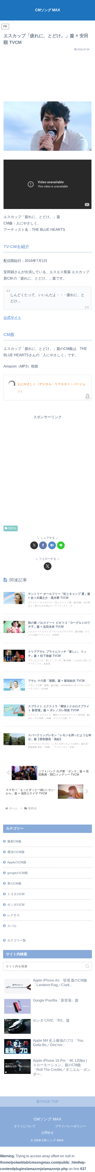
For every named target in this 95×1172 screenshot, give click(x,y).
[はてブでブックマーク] (52, 545)
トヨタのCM (16, 894)
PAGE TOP (49, 1101)
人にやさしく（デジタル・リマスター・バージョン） (51, 387)
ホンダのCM (16, 904)
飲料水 (12, 528)
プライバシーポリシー (70, 1126)
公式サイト (12, 317)
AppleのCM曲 (16, 862)
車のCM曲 (14, 883)
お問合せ (47, 1132)
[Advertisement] (47, 74)
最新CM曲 (14, 841)
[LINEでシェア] (61, 545)
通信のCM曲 (16, 852)
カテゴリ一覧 (16, 940)
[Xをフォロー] (47, 566)
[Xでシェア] (34, 545)
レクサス (13, 915)
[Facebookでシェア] (43, 545)
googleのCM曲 (17, 873)
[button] (87, 966)
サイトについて (25, 1126)
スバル (12, 926)
